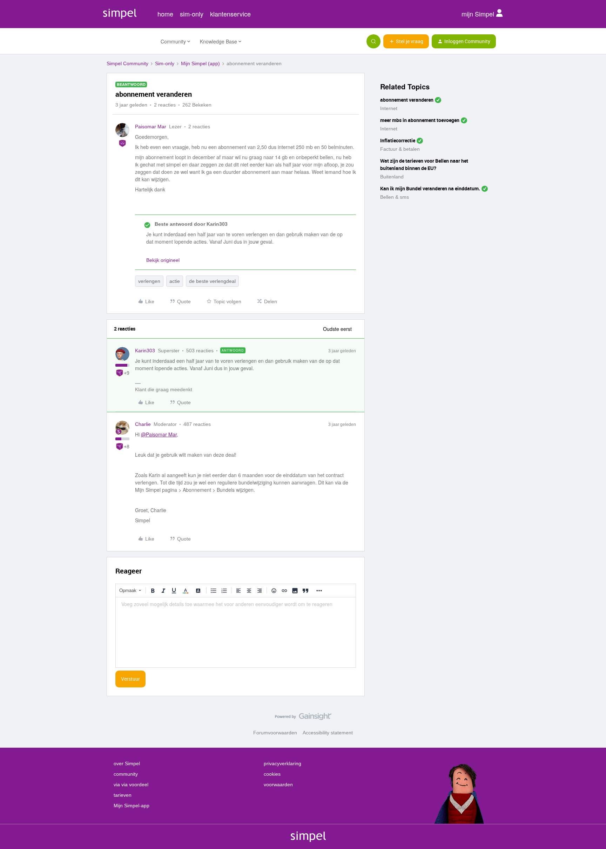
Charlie (143, 424)
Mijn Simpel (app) (200, 63)
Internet (388, 108)
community (126, 774)
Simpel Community (127, 63)
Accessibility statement (328, 732)
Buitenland (392, 176)
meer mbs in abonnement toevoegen (419, 120)
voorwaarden (278, 784)
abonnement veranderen (406, 99)
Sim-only (164, 63)
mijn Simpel (479, 13)
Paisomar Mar (150, 126)
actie (174, 281)
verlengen (149, 281)
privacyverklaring (282, 763)
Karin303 (145, 350)
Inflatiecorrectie (397, 140)
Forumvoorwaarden (275, 732)
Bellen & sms (394, 197)
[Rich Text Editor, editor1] (236, 632)
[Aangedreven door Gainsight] (303, 718)
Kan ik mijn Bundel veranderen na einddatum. (430, 188)
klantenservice (230, 13)
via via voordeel (131, 784)
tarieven (123, 795)
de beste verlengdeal (212, 281)
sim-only (191, 13)
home (165, 13)
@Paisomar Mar (159, 434)
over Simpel (127, 763)
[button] (406, 41)
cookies (272, 774)
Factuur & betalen (400, 149)
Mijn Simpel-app (131, 805)
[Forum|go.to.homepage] (129, 41)
